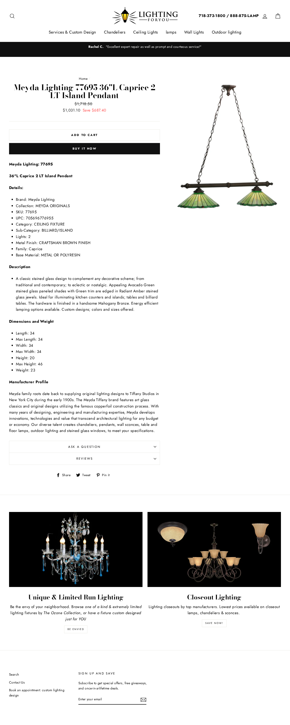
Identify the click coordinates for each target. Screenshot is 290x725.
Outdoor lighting (227, 32)
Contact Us (17, 682)
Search (14, 674)
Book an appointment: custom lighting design (36, 693)
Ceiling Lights (145, 32)
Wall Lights (194, 32)
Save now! (214, 623)
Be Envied (76, 629)
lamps (171, 32)
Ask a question (84, 446)
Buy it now (84, 148)
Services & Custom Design (72, 32)
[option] (145, 46)
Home (83, 78)
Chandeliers (114, 32)
